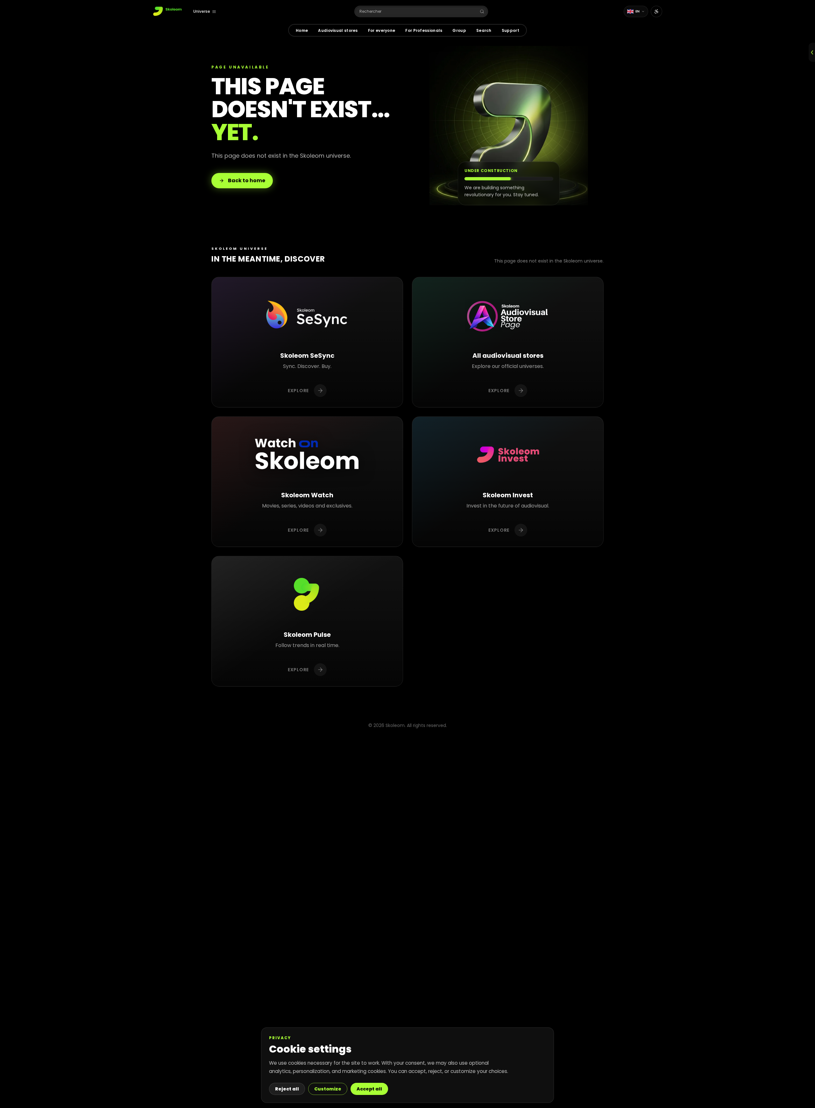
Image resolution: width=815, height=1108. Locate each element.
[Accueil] (168, 11)
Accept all (369, 1089)
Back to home (246, 180)
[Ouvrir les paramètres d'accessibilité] (656, 11)
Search (484, 30)
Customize (327, 1089)
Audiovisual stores (338, 30)
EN (637, 11)
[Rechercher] (482, 11)
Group (459, 30)
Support (510, 30)
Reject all (287, 1089)
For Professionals (423, 30)
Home (302, 30)
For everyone (381, 30)
